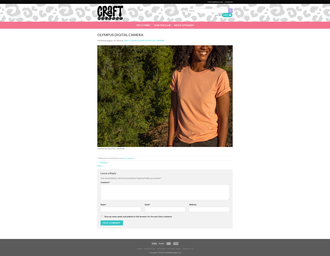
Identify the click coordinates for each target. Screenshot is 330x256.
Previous (102, 162)
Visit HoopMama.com (215, 2)
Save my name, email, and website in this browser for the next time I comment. (138, 216)
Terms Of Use (149, 249)
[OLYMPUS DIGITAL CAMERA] (165, 96)
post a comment (128, 158)
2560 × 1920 (129, 40)
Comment (105, 182)
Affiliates (161, 249)
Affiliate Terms (174, 249)
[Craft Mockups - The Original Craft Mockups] (110, 13)
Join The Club (162, 25)
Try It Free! (143, 25)
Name (104, 204)
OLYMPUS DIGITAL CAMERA (150, 40)
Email (147, 204)
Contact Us (229, 2)
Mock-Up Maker (184, 25)
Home (139, 249)
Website (192, 204)
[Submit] (230, 11)
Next (100, 166)
